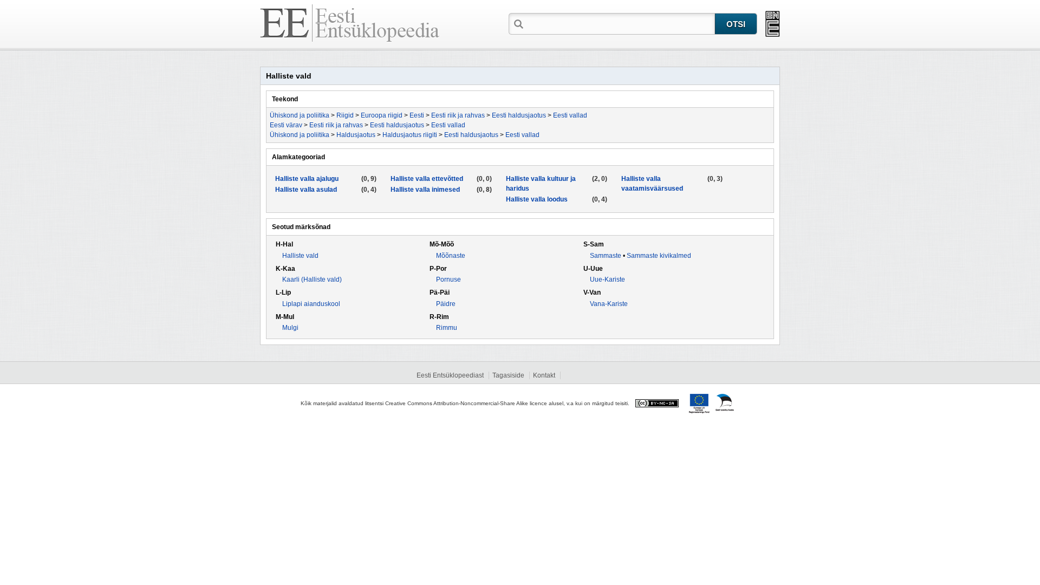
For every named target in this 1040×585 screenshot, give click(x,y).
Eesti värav (286, 125)
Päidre (446, 304)
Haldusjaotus (355, 135)
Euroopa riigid (381, 115)
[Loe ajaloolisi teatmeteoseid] (772, 24)
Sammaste (605, 255)
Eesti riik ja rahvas (458, 115)
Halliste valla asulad (306, 189)
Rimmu (446, 328)
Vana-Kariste (609, 304)
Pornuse (448, 279)
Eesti (417, 115)
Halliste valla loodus (537, 199)
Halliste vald (300, 255)
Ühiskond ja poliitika (299, 115)
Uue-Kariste (607, 279)
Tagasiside (508, 375)
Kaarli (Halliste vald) (312, 279)
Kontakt (544, 375)
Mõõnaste (450, 255)
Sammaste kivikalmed (659, 255)
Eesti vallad (570, 115)
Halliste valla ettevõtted (427, 179)
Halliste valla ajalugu (307, 179)
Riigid (345, 115)
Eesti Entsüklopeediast (450, 375)
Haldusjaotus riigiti (409, 135)
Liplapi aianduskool (311, 304)
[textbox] (620, 23)
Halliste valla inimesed (425, 189)
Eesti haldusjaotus (519, 115)
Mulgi (290, 328)
